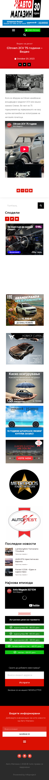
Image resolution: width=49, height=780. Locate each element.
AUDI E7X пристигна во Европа (26, 560)
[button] (13, 30)
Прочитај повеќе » (21, 554)
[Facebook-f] (7, 219)
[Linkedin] (26, 190)
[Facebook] (18, 190)
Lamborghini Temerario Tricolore (26, 550)
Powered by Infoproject (24, 774)
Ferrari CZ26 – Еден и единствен (25, 570)
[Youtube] (17, 219)
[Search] (41, 205)
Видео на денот (25, 43)
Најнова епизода (19, 583)
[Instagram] (22, 190)
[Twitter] (12, 219)
